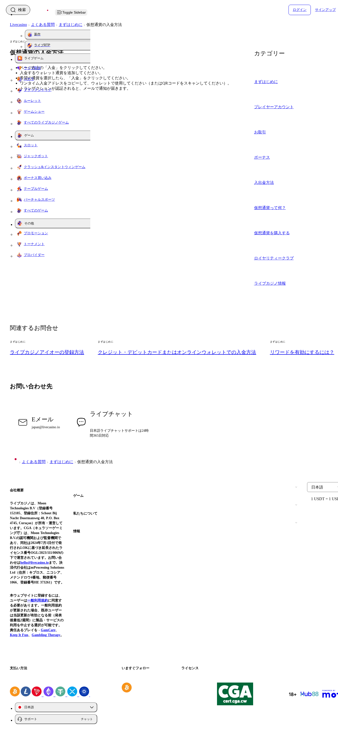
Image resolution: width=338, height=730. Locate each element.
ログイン (300, 10)
